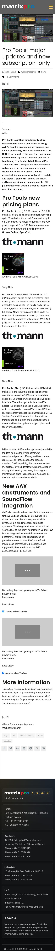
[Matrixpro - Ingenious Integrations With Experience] (17, 793)
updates (7, 741)
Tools (40, 735)
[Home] (18, 6)
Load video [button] (8, 604)
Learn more (8, 597)
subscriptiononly (27, 735)
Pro (14, 735)
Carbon (37, 412)
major (6, 735)
